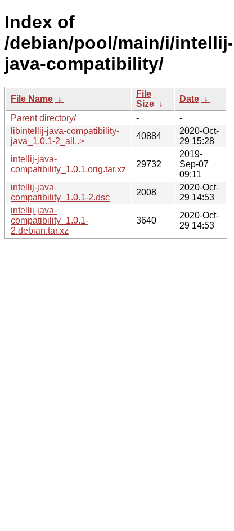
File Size (145, 99)
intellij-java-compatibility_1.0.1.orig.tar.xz (68, 164)
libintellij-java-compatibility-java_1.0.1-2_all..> (65, 136)
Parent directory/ (43, 118)
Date (189, 99)
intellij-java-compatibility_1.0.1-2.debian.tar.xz (49, 220)
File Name (32, 99)
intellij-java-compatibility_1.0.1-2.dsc (60, 192)
